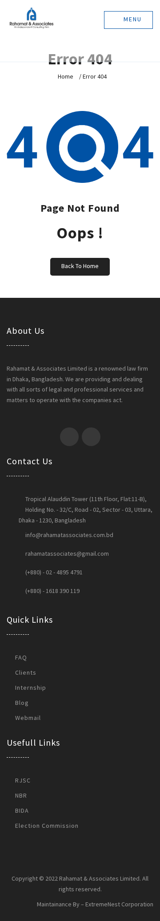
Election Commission (47, 826)
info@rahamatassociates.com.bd (69, 535)
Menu (131, 19)
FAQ (21, 657)
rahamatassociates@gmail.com (67, 553)
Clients (25, 672)
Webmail (28, 718)
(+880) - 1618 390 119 (52, 591)
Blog (22, 703)
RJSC (23, 780)
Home (65, 76)
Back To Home (80, 266)
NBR (21, 795)
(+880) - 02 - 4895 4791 (54, 572)
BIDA (22, 810)
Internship (30, 688)
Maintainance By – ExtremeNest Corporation (95, 904)
